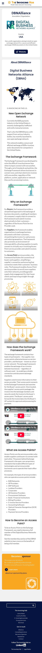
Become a (21, 556)
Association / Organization (21, 16)
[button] (2, 3)
